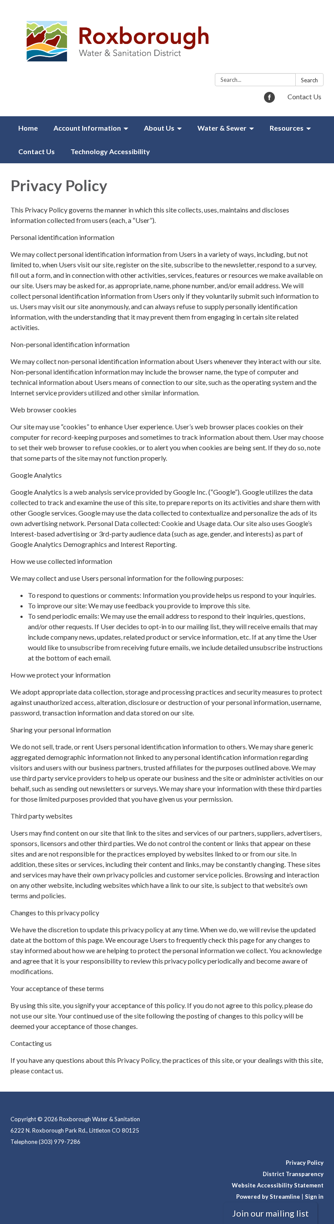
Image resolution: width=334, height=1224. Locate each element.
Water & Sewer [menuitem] (222, 128)
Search (309, 80)
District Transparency (293, 1173)
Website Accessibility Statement (278, 1185)
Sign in (314, 1196)
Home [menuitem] (28, 128)
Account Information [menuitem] (87, 128)
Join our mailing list (270, 1213)
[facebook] (269, 100)
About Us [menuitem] (159, 128)
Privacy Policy (305, 1162)
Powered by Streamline (268, 1196)
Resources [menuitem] (287, 128)
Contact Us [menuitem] (36, 151)
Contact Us (304, 96)
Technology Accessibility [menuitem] (110, 151)
